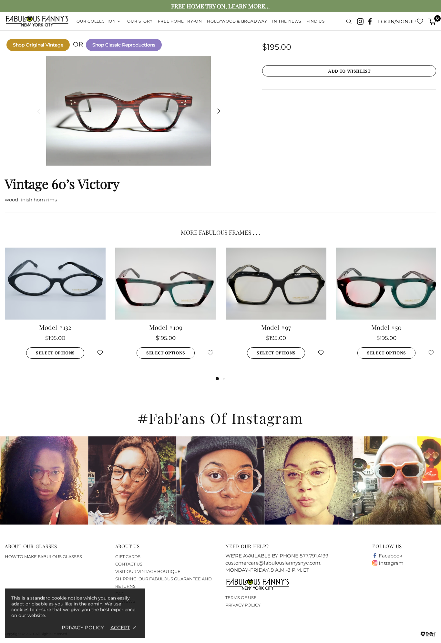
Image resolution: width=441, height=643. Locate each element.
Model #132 (55, 327)
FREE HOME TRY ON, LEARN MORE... (220, 6)
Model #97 (276, 327)
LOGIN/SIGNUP (397, 21)
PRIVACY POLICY (243, 604)
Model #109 (165, 327)
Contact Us (128, 563)
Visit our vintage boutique (147, 571)
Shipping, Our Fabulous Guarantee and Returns (163, 582)
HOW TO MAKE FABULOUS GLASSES (43, 556)
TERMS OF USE (241, 597)
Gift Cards (127, 556)
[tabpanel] (55, 311)
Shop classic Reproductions (123, 45)
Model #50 (386, 327)
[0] (432, 21)
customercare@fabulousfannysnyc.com (272, 563)
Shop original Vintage (38, 45)
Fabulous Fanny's (37, 21)
